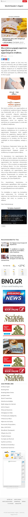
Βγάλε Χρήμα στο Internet (8, 404)
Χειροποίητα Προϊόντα (7, 447)
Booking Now (5, 389)
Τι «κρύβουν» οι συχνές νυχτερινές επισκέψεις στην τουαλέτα (17, 250)
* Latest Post (5, 45)
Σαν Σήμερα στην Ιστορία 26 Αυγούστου (18, 243)
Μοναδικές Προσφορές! (8, 430)
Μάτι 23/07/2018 (6, 427)
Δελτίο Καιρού (5, 407)
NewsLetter (18, 503)
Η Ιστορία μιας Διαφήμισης (9, 416)
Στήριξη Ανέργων (6, 436)
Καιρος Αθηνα (17, 499)
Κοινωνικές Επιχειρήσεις (8, 424)
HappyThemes (14, 514)
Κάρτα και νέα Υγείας (7, 421)
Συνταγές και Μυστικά (7, 439)
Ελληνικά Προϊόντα (6, 410)
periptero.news (5, 395)
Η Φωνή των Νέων (6, 418)
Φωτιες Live (9, 499)
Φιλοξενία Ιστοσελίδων (8, 445)
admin (5, 56)
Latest (3, 226)
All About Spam (5, 387)
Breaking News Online (7, 392)
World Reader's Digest (14, 6)
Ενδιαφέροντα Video (7, 413)
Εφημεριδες (17, 501)
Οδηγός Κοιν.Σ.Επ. (6, 433)
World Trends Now (6, 398)
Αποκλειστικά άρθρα (7, 401)
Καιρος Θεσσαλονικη (7, 501)
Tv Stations (10, 503)
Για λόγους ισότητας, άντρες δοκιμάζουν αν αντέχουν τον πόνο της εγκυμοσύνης (12, 258)
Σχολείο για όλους (6, 442)
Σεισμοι (24, 501)
